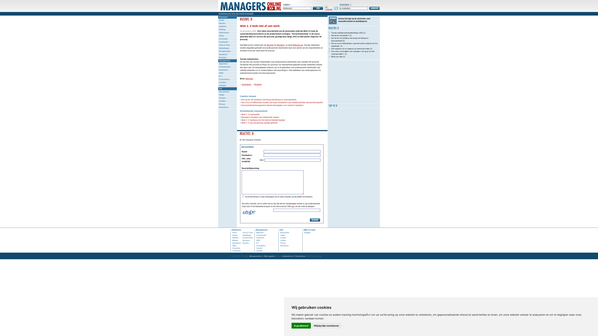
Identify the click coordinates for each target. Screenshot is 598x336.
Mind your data (336, 57)
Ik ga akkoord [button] (301, 325)
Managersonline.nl (256, 256)
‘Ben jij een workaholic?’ (340, 35)
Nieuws (222, 23)
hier (293, 206)
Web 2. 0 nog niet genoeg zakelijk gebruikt (259, 123)
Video (221, 36)
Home (221, 20)
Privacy (222, 104)
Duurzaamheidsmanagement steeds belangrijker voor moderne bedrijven (272, 105)
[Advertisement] (354, 81)
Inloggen (307, 232)
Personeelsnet (300, 256)
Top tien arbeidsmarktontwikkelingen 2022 (347, 33)
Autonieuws (224, 33)
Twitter (221, 95)
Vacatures (223, 54)
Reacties (222, 57)
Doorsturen (246, 84)
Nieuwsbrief (224, 92)
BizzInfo (270, 45)
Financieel (223, 70)
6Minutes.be (298, 45)
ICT (220, 76)
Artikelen (222, 26)
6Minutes (249, 79)
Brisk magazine (269, 256)
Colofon (222, 101)
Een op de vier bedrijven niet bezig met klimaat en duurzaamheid (268, 100)
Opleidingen (224, 48)
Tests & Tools (224, 45)
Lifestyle (222, 85)
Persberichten (225, 51)
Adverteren (223, 107)
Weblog (222, 29)
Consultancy (224, 79)
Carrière (222, 82)
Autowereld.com (288, 256)
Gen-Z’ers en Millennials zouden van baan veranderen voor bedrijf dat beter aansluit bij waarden (282, 102)
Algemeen (223, 64)
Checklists (223, 39)
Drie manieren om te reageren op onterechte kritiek (350, 49)
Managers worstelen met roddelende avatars (260, 117)
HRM (221, 73)
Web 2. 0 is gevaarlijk (250, 114)
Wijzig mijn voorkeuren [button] (326, 325)
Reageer (258, 84)
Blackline (281, 45)
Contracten (223, 42)
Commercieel (224, 67)
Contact (222, 98)
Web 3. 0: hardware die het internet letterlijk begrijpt (263, 120)
